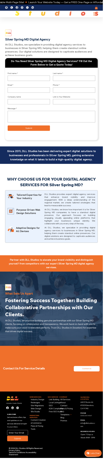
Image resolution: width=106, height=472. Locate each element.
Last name (58, 73)
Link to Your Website (61, 97)
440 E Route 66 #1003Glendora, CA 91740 (87, 405)
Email (10, 85)
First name (13, 73)
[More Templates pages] (71, 414)
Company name (14, 97)
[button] (96, 7)
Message (12, 108)
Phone (56, 85)
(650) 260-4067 (86, 416)
